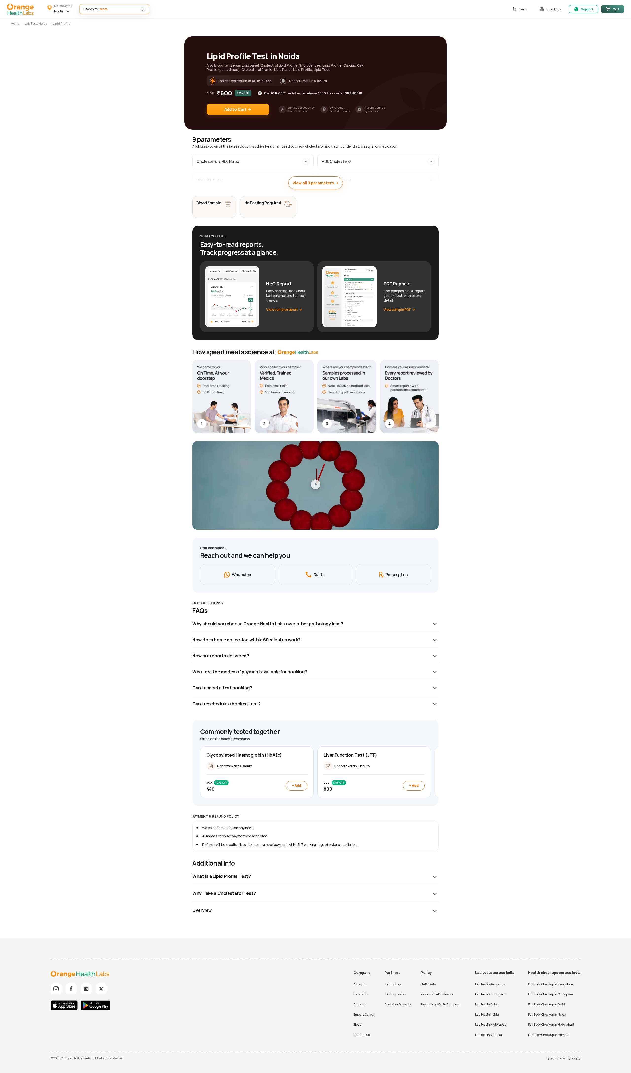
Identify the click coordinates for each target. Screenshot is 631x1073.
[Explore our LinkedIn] (86, 988)
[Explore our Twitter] (101, 988)
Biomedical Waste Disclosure (441, 1004)
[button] (59, 9)
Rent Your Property (398, 1004)
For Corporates (395, 994)
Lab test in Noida (487, 1014)
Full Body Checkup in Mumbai (548, 1035)
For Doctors (393, 984)
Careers (359, 1004)
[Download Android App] (95, 1005)
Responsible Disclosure (437, 994)
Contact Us (361, 1035)
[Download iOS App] (65, 1005)
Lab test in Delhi (486, 1004)
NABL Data (428, 984)
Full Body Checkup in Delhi (546, 1004)
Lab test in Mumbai (488, 1035)
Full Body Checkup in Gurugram (550, 994)
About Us (360, 984)
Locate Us (360, 994)
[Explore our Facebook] (71, 988)
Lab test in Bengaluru (490, 984)
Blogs (357, 1024)
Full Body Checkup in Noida (547, 1014)
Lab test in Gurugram (490, 994)
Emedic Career (364, 1014)
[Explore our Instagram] (56, 988)
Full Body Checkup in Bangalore (550, 984)
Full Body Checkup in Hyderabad (551, 1024)
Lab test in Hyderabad (491, 1024)
